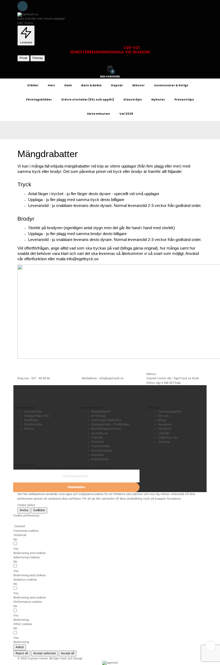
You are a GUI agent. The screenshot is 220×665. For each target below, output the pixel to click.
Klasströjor (132, 100)
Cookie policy (26, 505)
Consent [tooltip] (19, 526)
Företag (37, 58)
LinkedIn (164, 433)
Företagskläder (39, 100)
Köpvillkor (97, 455)
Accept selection (44, 653)
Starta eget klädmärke (106, 420)
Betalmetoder (33, 424)
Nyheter (158, 100)
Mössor (138, 85)
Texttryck (97, 442)
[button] (29, 553)
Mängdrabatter (101, 411)
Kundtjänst (31, 420)
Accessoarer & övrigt (171, 85)
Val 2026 (126, 114)
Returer (29, 428)
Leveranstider (33, 411)
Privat (23, 58)
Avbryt (20, 647)
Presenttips (184, 100)
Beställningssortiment (106, 428)
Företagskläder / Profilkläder (110, 424)
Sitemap (164, 442)
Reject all (22, 653)
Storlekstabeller (102, 450)
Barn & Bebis (91, 85)
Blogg (162, 420)
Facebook (164, 428)
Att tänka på (99, 433)
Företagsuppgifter (170, 411)
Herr (51, 85)
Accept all (67, 653)
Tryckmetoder (100, 446)
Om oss (163, 416)
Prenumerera (76, 487)
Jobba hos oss (168, 437)
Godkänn (39, 510)
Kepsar (117, 85)
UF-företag (98, 416)
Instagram (165, 424)
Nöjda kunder (100, 459)
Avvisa (24, 510)
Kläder (32, 85)
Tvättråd (96, 437)
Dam (68, 85)
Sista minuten (98, 114)
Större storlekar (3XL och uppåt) (87, 100)
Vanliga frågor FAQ (36, 416)
